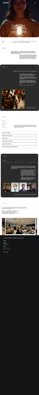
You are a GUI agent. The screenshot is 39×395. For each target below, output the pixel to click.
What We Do (5, 243)
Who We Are (5, 242)
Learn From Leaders (6, 244)
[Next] (34, 187)
